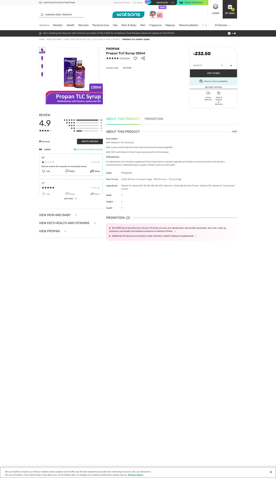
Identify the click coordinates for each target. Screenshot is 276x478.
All (40, 149)
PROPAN (112, 49)
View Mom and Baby (55, 215)
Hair (115, 25)
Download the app (122, 2)
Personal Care (100, 25)
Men (143, 25)
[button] (230, 9)
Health (70, 25)
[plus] (231, 65)
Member (58, 25)
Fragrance (155, 25)
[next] (206, 25)
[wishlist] (135, 58)
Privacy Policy (135, 475)
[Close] (270, 472)
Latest (47, 149)
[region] (138, 472)
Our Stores (137, 2)
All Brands (221, 25)
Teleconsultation (188, 25)
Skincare (83, 25)
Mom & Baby (129, 25)
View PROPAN (50, 231)
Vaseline (44, 25)
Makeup (170, 25)
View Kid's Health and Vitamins (64, 223)
